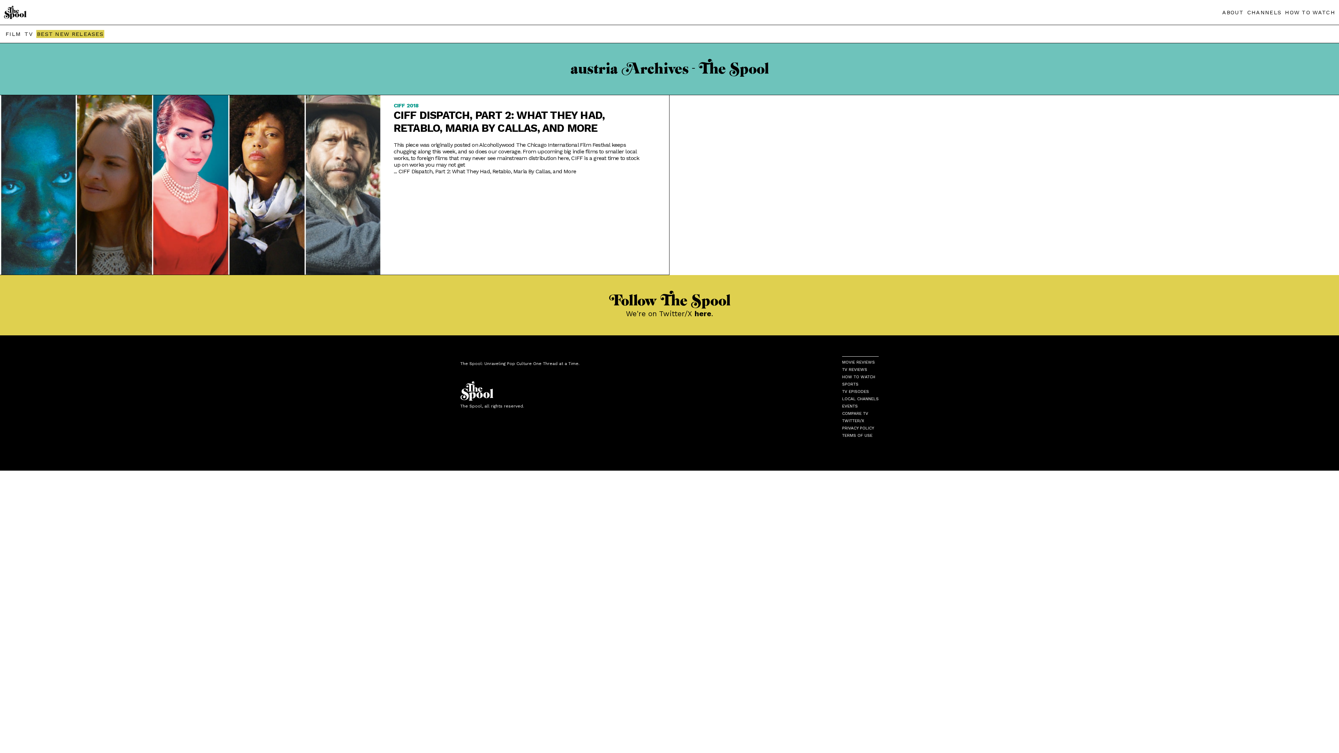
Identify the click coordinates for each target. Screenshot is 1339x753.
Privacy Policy (858, 428)
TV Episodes (855, 391)
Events (850, 406)
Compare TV (855, 413)
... (485, 171)
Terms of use (857, 435)
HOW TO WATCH (1310, 12)
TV (28, 34)
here (703, 313)
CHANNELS (1264, 12)
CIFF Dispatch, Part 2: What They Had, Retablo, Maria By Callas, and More (499, 122)
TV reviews (854, 369)
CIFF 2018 (406, 105)
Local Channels (860, 399)
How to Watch (858, 377)
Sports (850, 384)
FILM (13, 34)
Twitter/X (853, 421)
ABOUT (1233, 12)
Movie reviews (858, 362)
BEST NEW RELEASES (70, 34)
